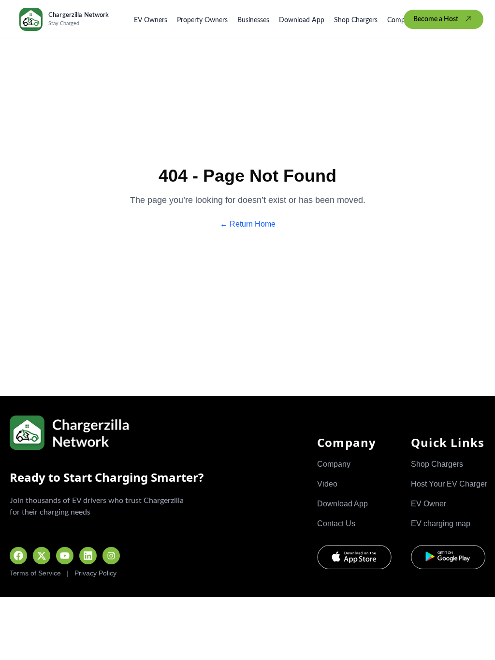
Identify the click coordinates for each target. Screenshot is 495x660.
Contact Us (336, 523)
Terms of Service (35, 573)
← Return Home (248, 224)
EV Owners (150, 20)
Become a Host (435, 19)
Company (401, 20)
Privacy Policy (95, 573)
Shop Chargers (356, 20)
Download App (301, 20)
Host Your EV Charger (449, 484)
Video (327, 484)
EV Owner (428, 504)
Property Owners (202, 20)
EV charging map (440, 523)
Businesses (253, 20)
